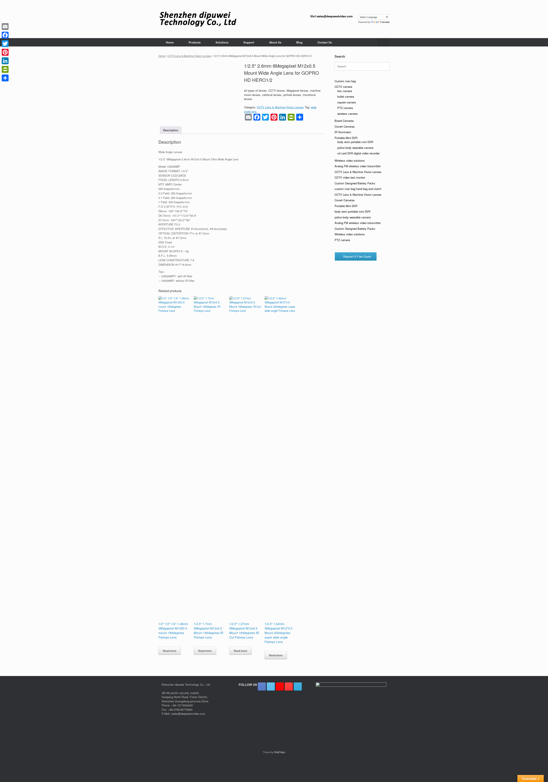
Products (195, 42)
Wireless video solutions (350, 160)
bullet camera (345, 96)
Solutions (222, 42)
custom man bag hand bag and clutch (358, 189)
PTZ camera (345, 108)
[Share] (5, 78)
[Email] (5, 26)
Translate (385, 22)
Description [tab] (170, 130)
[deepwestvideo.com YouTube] (289, 686)
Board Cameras (344, 121)
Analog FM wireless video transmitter (358, 166)
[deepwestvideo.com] (197, 19)
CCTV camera (343, 87)
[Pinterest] (5, 52)
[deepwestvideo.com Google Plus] (280, 686)
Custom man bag (345, 81)
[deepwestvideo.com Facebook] (262, 686)
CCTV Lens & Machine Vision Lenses (189, 56)
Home (170, 42)
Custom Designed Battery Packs (355, 183)
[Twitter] (5, 43)
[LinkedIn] (5, 61)
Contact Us (324, 42)
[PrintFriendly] (5, 69)
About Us (275, 42)
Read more (169, 651)
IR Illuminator (343, 132)
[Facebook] (5, 35)
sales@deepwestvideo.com (335, 16)
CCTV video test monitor (350, 177)
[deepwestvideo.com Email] (298, 686)
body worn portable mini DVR (355, 142)
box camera (344, 91)
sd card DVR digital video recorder (358, 153)
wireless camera (347, 114)
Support (248, 42)
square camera (346, 102)
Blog (299, 42)
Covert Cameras (345, 126)
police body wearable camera (355, 148)
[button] (383, 42)
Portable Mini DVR (346, 138)
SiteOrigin (279, 752)
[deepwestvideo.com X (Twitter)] (271, 686)
